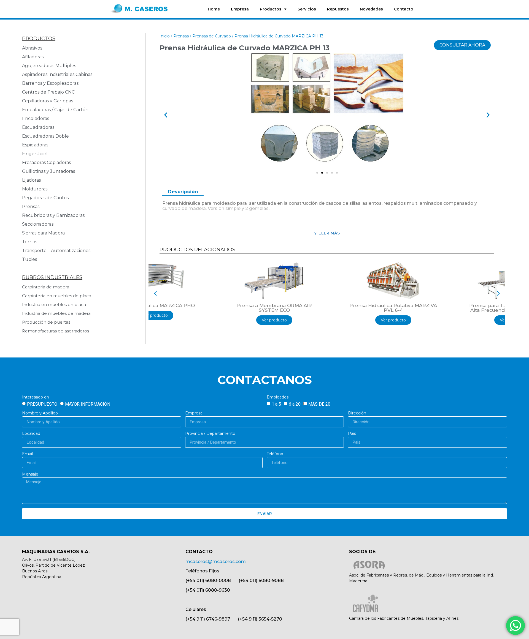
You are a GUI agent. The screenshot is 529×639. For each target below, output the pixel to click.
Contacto (403, 9)
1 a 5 (276, 404)
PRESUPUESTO (42, 404)
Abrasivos (32, 48)
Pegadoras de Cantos (45, 197)
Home (214, 9)
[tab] (183, 192)
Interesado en (35, 397)
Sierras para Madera (43, 233)
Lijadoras (31, 180)
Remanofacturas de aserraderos (55, 331)
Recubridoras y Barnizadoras (53, 215)
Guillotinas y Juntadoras (48, 171)
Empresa (240, 9)
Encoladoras (35, 118)
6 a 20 (295, 404)
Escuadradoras (38, 127)
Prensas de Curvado (211, 36)
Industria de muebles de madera (56, 313)
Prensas (30, 206)
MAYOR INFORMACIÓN (87, 404)
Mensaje (30, 474)
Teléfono (275, 454)
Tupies (29, 259)
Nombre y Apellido (40, 413)
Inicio (165, 36)
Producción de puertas (46, 322)
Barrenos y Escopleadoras (50, 83)
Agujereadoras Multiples (50, 65)
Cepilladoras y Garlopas (47, 100)
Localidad (31, 434)
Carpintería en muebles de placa (56, 295)
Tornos (29, 241)
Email (27, 454)
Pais (352, 434)
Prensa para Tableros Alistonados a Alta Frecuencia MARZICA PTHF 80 (446, 308)
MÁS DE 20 (319, 404)
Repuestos (338, 9)
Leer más (329, 233)
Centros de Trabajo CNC (48, 92)
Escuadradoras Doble (45, 136)
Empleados (277, 397)
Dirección (357, 413)
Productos (270, 9)
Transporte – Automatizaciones (56, 250)
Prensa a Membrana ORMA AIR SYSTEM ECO (208, 308)
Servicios (307, 9)
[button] (165, 114)
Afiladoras (33, 56)
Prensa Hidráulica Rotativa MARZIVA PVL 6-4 (327, 308)
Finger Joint (35, 153)
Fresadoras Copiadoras (46, 162)
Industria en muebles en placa (54, 304)
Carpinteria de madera (45, 287)
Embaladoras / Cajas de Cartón (55, 109)
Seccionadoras (37, 224)
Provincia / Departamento (210, 434)
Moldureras (34, 189)
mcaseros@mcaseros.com (215, 561)
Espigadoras (35, 145)
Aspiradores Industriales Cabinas (57, 74)
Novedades (371, 9)
